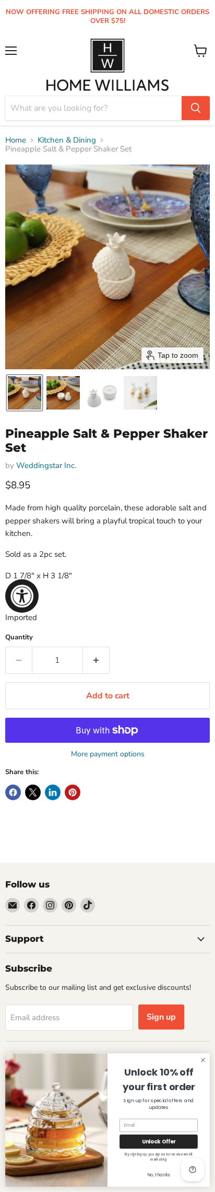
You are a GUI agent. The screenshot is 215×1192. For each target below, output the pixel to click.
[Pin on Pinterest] (72, 792)
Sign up (161, 1017)
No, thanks (158, 1175)
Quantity (19, 637)
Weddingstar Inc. (46, 465)
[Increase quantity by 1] (96, 660)
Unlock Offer (158, 1141)
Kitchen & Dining (67, 140)
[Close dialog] (203, 1060)
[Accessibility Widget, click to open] (22, 596)
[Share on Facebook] (13, 792)
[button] (24, 393)
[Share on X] (33, 792)
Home (15, 140)
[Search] (196, 108)
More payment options (108, 754)
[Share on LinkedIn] (53, 792)
